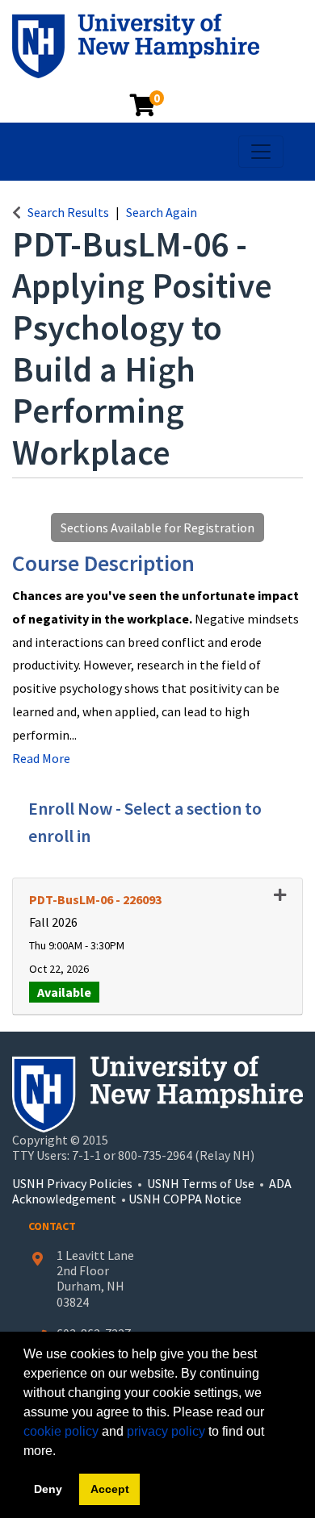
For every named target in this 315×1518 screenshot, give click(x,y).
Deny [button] (48, 1489)
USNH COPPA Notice (185, 1199)
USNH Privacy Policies (72, 1183)
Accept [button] (109, 1489)
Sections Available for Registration (157, 527)
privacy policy (166, 1431)
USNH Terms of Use (200, 1183)
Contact (52, 1226)
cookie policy (61, 1431)
